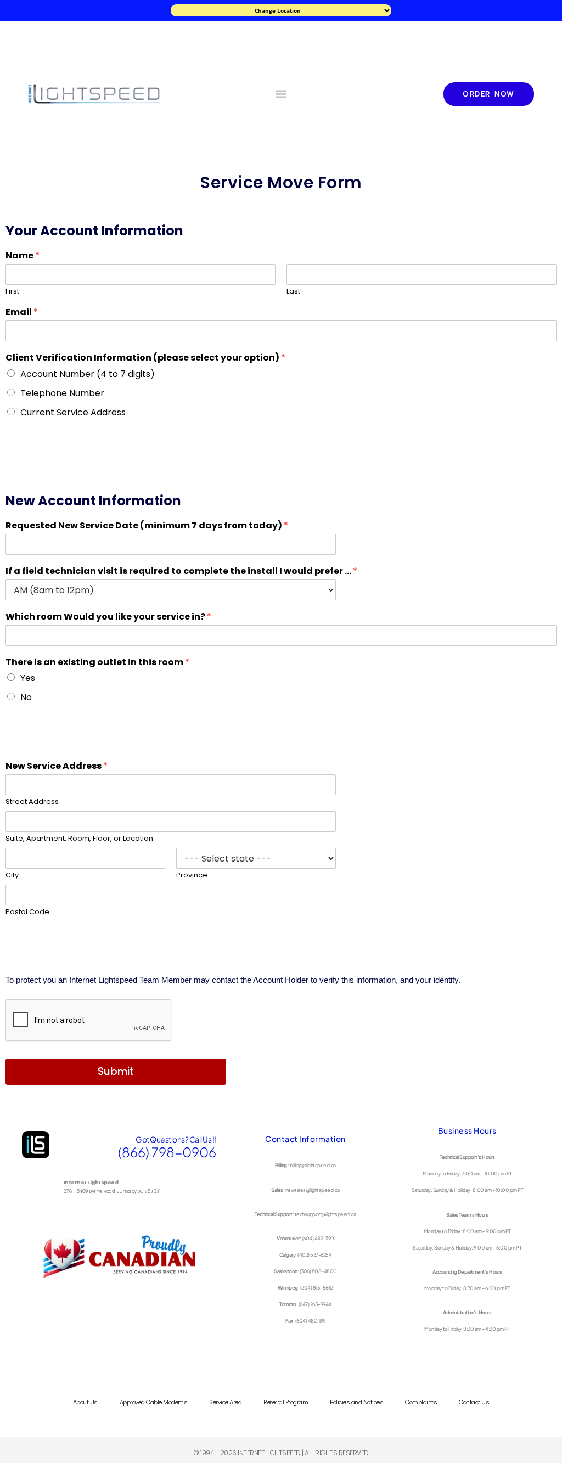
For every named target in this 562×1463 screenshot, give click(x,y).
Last (293, 291)
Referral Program (285, 1402)
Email (21, 312)
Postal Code (27, 912)
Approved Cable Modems (154, 1402)
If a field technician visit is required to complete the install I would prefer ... (181, 571)
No (26, 697)
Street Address (32, 802)
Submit (116, 1071)
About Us (85, 1402)
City (12, 875)
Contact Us (474, 1402)
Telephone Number (62, 393)
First (12, 291)
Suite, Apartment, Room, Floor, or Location (79, 838)
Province (191, 875)
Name (22, 256)
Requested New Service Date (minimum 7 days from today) (146, 526)
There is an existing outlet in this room (97, 662)
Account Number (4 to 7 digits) (87, 374)
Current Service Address (73, 412)
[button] (281, 94)
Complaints (421, 1402)
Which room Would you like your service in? (108, 617)
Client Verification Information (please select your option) (145, 358)
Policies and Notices (356, 1402)
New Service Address (56, 766)
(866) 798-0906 (167, 1152)
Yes (27, 678)
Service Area (225, 1402)
